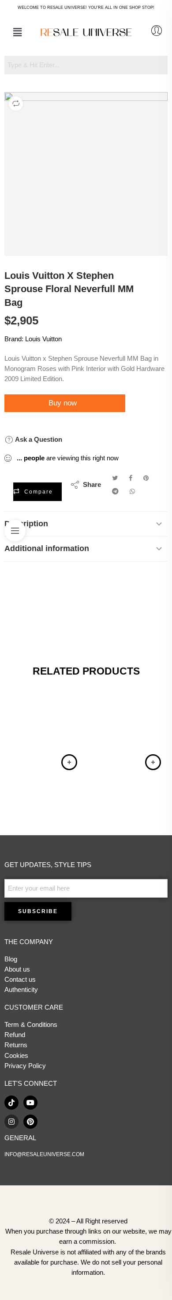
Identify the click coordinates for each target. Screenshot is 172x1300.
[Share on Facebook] (130, 478)
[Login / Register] (156, 30)
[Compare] (16, 103)
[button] (17, 32)
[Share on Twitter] (115, 478)
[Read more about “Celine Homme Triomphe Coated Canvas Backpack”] (153, 762)
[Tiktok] (11, 1103)
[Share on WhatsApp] (132, 491)
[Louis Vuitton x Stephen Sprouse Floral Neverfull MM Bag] (86, 174)
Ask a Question (37, 439)
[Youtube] (30, 1103)
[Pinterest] (30, 1122)
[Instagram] (11, 1122)
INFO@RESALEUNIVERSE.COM (44, 1154)
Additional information (46, 548)
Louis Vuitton (43, 339)
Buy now (64, 403)
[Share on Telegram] (115, 491)
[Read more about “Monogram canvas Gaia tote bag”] (69, 762)
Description (26, 523)
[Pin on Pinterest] (146, 478)
